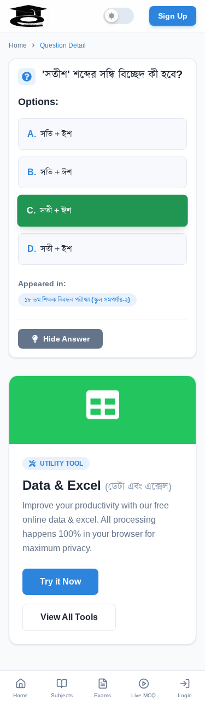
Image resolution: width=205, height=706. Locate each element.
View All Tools (69, 617)
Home (18, 45)
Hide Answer (66, 338)
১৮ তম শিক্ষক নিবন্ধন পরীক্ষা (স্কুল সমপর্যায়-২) (77, 300)
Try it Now (60, 581)
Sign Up (173, 15)
